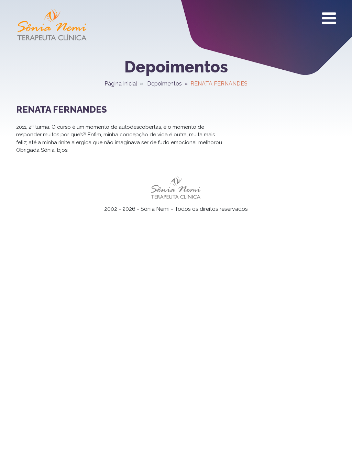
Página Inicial (120, 83)
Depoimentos (164, 83)
